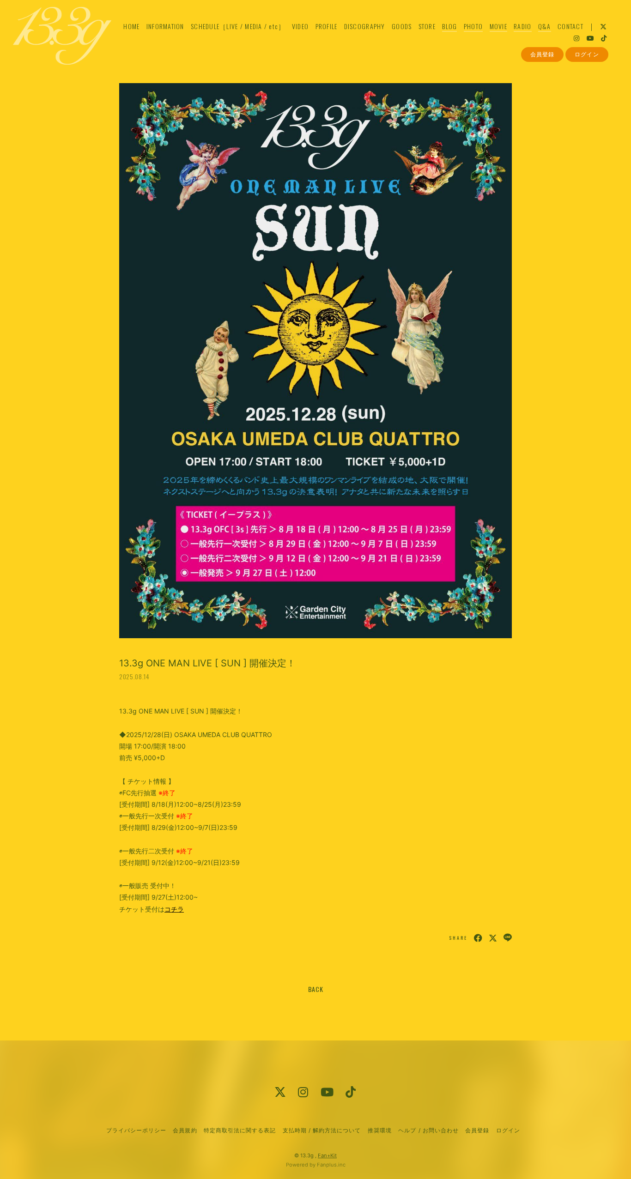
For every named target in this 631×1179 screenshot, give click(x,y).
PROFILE (327, 26)
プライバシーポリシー (136, 1130)
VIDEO (300, 26)
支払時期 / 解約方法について (322, 1130)
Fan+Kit (327, 1155)
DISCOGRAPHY (364, 26)
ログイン (587, 54)
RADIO (522, 26)
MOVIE (498, 26)
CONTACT (570, 26)
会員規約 (185, 1130)
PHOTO (473, 26)
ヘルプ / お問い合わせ (428, 1130)
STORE (427, 26)
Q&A (544, 26)
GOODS (402, 26)
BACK (315, 989)
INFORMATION (165, 26)
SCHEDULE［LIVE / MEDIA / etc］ (238, 26)
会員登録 (542, 54)
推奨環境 (380, 1130)
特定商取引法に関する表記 (240, 1130)
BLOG (449, 26)
